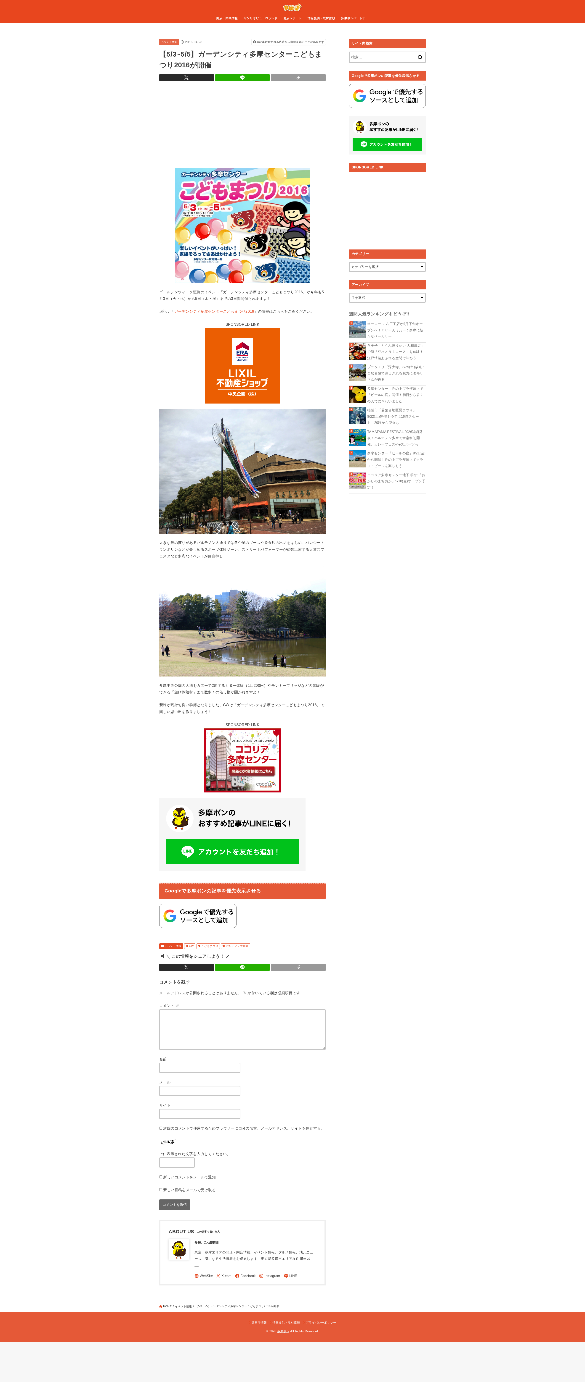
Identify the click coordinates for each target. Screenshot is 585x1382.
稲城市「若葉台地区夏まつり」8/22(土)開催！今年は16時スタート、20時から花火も (393, 416)
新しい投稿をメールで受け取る (189, 1190)
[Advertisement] (242, 123)
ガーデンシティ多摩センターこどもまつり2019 (214, 311)
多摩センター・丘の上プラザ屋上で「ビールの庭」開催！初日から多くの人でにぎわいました (395, 395)
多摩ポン (283, 1331)
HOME (167, 1306)
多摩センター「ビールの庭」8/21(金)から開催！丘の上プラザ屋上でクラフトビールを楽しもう (396, 459)
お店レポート (292, 18)
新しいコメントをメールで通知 (189, 1177)
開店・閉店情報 (227, 18)
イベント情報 (169, 42)
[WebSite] (203, 1276)
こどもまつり (209, 946)
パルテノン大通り (237, 946)
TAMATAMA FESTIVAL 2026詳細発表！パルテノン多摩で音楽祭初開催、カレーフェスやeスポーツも (395, 438)
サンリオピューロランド (261, 18)
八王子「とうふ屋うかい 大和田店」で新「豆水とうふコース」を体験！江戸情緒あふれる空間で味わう (395, 352)
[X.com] (224, 1276)
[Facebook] (245, 1276)
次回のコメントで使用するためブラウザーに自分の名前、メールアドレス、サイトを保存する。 (243, 1128)
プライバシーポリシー (321, 1322)
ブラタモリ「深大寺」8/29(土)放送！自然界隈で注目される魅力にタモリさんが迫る (396, 373)
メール (164, 1082)
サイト (164, 1105)
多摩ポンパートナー (355, 18)
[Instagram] (269, 1276)
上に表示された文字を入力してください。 (195, 1154)
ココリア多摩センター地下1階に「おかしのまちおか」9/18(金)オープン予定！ (396, 481)
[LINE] (290, 1276)
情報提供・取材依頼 (321, 18)
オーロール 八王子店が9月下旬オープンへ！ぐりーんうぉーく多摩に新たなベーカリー (395, 330)
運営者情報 (259, 1322)
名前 (163, 1059)
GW (191, 946)
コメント (169, 1006)
